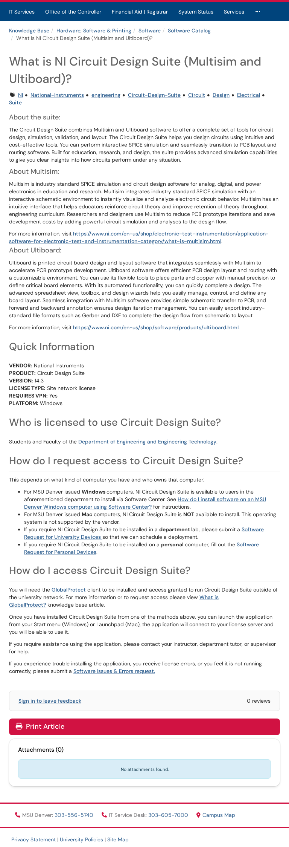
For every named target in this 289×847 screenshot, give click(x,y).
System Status (195, 11)
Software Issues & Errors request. (114, 671)
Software (149, 30)
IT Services (22, 11)
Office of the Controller (73, 11)
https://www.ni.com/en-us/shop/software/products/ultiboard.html (156, 327)
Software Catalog (189, 30)
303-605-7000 (169, 815)
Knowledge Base (29, 30)
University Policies (81, 839)
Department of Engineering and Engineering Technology (147, 441)
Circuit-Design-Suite (154, 95)
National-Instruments (57, 95)
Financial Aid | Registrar (140, 11)
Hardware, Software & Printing (93, 30)
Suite (15, 102)
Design (221, 95)
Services (234, 11)
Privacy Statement (33, 839)
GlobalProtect (69, 589)
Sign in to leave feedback (49, 700)
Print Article (44, 726)
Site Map (118, 839)
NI (20, 95)
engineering (105, 95)
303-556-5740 (75, 815)
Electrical (248, 95)
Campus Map (218, 815)
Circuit (196, 95)
